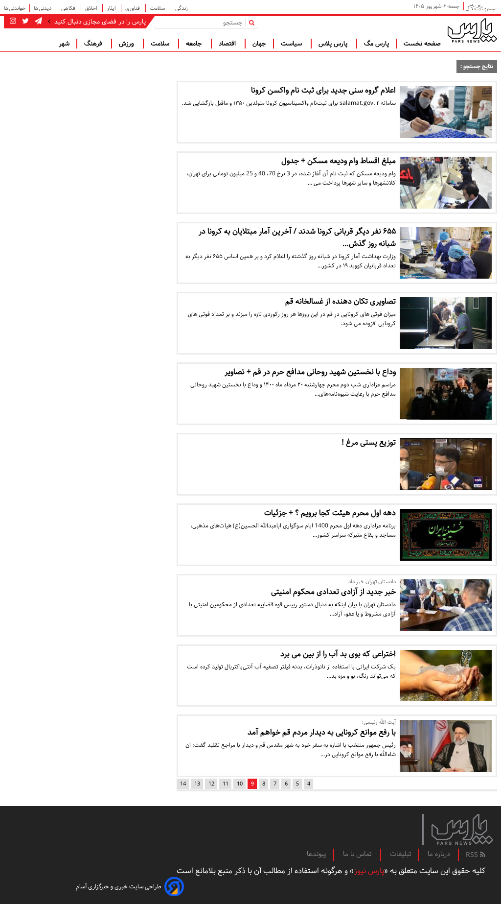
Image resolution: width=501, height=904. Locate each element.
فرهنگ (94, 43)
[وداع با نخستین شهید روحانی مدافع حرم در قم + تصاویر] (446, 394)
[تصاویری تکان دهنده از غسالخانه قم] (446, 323)
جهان (259, 43)
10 (240, 784)
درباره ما (439, 854)
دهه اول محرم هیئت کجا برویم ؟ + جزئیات (330, 513)
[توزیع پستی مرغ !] (446, 464)
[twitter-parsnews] (24, 21)
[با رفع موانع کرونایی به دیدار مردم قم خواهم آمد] (446, 746)
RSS (473, 855)
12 (211, 784)
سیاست (292, 43)
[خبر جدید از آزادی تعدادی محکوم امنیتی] (446, 605)
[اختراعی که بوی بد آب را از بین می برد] (446, 676)
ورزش (127, 43)
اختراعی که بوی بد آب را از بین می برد (338, 654)
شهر (64, 43)
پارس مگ (376, 43)
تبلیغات (400, 854)
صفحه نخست (422, 43)
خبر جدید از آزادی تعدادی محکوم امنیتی (333, 592)
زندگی (181, 8)
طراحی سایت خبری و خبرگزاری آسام (118, 886)
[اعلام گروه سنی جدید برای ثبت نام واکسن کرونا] (446, 112)
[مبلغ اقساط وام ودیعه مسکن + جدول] (446, 183)
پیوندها (316, 854)
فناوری (133, 8)
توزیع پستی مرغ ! (369, 442)
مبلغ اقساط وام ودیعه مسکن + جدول (338, 161)
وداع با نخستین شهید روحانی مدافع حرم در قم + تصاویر (310, 372)
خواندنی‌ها (14, 8)
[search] (253, 22)
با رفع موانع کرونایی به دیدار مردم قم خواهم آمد (322, 732)
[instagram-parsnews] (13, 21)
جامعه (195, 43)
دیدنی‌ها (43, 8)
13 (197, 784)
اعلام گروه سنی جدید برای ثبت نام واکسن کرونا (323, 90)
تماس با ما (358, 854)
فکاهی (69, 8)
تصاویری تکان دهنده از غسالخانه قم (340, 301)
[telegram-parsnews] (37, 21)
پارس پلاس (334, 43)
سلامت (158, 8)
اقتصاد (228, 43)
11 (225, 784)
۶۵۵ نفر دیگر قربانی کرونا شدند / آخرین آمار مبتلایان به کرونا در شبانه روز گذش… (297, 237)
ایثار (112, 8)
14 (183, 784)
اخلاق (91, 8)
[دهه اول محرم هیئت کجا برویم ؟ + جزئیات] (446, 535)
